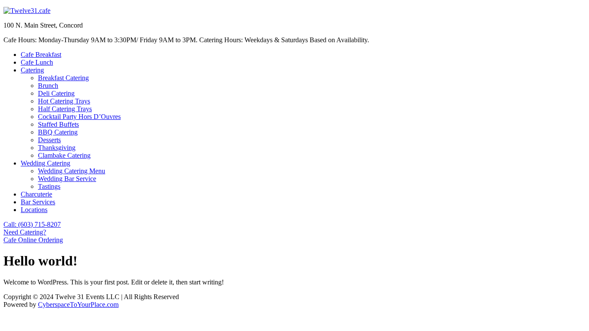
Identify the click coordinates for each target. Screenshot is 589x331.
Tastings (49, 186)
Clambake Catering (64, 155)
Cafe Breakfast (41, 54)
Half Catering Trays (65, 108)
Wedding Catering (45, 163)
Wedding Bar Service (67, 178)
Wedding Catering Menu (71, 171)
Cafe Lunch (37, 62)
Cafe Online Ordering (33, 240)
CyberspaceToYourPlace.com (78, 304)
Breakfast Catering (63, 77)
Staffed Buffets (58, 124)
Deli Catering (56, 93)
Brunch (48, 85)
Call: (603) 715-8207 (32, 224)
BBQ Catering (58, 132)
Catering (32, 70)
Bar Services (38, 202)
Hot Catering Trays (64, 101)
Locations (34, 209)
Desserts (49, 140)
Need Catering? (24, 232)
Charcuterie (36, 194)
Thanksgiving (56, 147)
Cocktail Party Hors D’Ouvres (79, 116)
